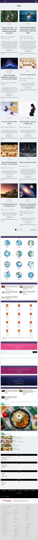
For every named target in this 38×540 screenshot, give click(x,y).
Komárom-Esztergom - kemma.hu (5, 526)
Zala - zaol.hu (16, 506)
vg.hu (15, 521)
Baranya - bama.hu (5, 510)
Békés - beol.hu (4, 511)
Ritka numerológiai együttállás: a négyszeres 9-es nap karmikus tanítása (9, 77)
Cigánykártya (4, 473)
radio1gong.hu (28, 535)
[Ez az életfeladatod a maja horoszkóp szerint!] (9, 190)
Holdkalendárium (19, 383)
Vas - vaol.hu (4, 534)
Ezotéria (27, 23)
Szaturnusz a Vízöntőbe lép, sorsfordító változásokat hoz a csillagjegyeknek (28, 206)
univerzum (24, 80)
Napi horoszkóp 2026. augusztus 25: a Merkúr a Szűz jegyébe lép (11, 297)
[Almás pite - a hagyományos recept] (7, 441)
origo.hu (15, 515)
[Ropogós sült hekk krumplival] (7, 437)
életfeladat (6, 127)
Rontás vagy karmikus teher (27, 162)
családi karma (25, 127)
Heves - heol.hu (4, 521)
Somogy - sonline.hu (5, 529)
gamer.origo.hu (16, 531)
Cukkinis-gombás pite (16, 449)
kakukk (5, 36)
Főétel (14, 436)
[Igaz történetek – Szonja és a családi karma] (28, 109)
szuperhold (32, 38)
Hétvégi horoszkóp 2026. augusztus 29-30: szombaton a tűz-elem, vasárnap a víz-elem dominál (29, 392)
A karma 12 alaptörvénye (28, 74)
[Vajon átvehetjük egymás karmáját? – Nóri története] (9, 149)
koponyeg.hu (28, 527)
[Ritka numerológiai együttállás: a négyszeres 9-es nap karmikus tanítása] (9, 63)
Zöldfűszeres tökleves (16, 445)
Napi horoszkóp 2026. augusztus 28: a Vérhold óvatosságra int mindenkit (11, 397)
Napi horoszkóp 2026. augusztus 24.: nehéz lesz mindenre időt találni (29, 292)
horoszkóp (10, 127)
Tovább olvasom (9, 50)
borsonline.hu (28, 515)
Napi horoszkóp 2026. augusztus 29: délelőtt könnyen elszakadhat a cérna (11, 391)
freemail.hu (27, 526)
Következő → (34, 229)
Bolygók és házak (9, 201)
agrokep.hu (15, 522)
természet (2, 38)
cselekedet (24, 78)
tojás (6, 38)
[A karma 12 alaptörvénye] (28, 63)
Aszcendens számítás (5, 466)
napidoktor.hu (16, 534)
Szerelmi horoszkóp (5, 459)
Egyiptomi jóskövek (5, 476)
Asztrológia (9, 199)
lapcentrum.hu (28, 530)
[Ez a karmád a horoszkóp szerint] (9, 109)
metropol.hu (27, 518)
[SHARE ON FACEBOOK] (9, 34)
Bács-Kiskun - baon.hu (5, 508)
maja (12, 209)
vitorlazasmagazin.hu (29, 507)
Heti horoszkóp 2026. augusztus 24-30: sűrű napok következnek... (11, 292)
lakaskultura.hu (16, 530)
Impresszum (4, 490)
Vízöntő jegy (30, 213)
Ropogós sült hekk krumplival (17, 437)
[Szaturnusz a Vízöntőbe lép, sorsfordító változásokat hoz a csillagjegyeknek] (28, 190)
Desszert (14, 440)
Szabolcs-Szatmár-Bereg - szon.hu (6, 531)
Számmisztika (9, 72)
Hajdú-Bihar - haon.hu (5, 520)
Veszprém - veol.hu (5, 535)
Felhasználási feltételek (12, 490)
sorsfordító (21, 213)
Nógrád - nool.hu (4, 528)
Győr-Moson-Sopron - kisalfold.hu (5, 518)
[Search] (35, 352)
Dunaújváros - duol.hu (5, 515)
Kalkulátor (3, 482)
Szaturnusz (26, 213)
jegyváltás (28, 211)
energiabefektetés (30, 78)
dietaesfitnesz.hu (28, 506)
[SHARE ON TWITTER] (9, 34)
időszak (25, 38)
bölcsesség (6, 82)
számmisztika (3, 84)
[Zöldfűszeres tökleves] (7, 445)
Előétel (14, 444)
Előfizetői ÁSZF (26, 490)
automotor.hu (16, 529)
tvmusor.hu (27, 510)
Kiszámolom (19, 371)
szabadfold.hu (16, 513)
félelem (31, 36)
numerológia (14, 82)
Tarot (2, 474)
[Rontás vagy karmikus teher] (28, 149)
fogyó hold (21, 38)
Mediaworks (7, 496)
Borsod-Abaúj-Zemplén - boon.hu (7, 512)
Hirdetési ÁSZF (33, 490)
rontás (27, 166)
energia (24, 36)
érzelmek (27, 36)
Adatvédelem (20, 490)
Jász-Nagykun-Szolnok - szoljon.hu (5, 524)
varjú (9, 38)
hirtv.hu (15, 514)
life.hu (27, 519)
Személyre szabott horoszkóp (6, 457)
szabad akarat (13, 36)
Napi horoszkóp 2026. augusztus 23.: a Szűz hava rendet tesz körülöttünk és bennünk (29, 286)
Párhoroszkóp (4, 458)
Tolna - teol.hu (4, 533)
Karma (9, 36)
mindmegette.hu (16, 535)
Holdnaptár (3, 467)
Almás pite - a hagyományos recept (18, 441)
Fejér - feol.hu (4, 516)
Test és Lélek (4, 483)
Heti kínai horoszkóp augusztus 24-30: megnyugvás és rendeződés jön (11, 286)
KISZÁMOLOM (19, 347)
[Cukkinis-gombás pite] (7, 449)
